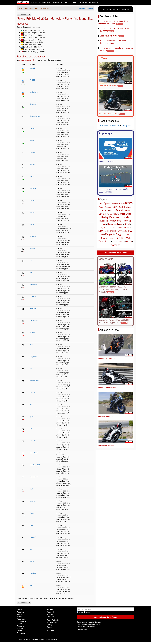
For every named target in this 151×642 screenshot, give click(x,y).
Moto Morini (110, 230)
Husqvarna (115, 220)
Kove (121, 224)
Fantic (109, 213)
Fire (31, 369)
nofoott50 (33, 441)
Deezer (49, 627)
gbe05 (32, 417)
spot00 (32, 224)
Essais (103, 58)
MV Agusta (122, 230)
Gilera (116, 213)
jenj (31, 549)
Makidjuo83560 (35, 465)
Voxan (129, 241)
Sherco (111, 238)
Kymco (104, 227)
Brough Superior (105, 207)
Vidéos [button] (73, 2)
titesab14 (33, 573)
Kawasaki (112, 224)
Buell (121, 207)
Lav (31, 260)
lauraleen (33, 501)
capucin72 (33, 537)
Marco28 (33, 68)
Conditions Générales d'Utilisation (89, 622)
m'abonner (89, 8)
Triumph (102, 241)
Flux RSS (50, 630)
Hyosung (127, 220)
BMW (128, 203)
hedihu (32, 140)
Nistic (31, 489)
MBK (100, 230)
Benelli (115, 203)
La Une (19, 609)
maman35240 (34, 381)
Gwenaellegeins (35, 116)
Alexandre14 (34, 477)
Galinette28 (33, 308)
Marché (19, 614)
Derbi (112, 210)
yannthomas (34, 320)
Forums (83, 2)
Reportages (106, 133)
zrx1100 (32, 200)
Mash (120, 227)
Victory (122, 241)
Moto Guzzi (125, 213)
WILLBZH (33, 80)
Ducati (119, 210)
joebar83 (33, 152)
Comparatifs (106, 259)
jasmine (32, 176)
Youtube (104, 125)
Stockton (32, 332)
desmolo (32, 164)
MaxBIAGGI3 (34, 453)
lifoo (31, 272)
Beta (121, 203)
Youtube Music (52, 622)
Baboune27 (33, 104)
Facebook (114, 125)
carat (31, 525)
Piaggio (119, 234)
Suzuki (119, 238)
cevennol (33, 188)
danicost (32, 248)
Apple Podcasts (53, 620)
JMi (31, 429)
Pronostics (94, 2)
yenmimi (32, 128)
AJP (100, 203)
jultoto (32, 561)
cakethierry (33, 284)
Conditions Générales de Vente (88, 624)
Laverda (112, 227)
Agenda (56, 2)
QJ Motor (128, 234)
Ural (109, 241)
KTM (127, 224)
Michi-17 (32, 585)
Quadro (103, 238)
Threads (50, 614)
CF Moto (105, 210)
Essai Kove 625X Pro (108, 35)
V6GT (31, 345)
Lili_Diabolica (34, 92)
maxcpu (32, 212)
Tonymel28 (33, 357)
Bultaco (127, 206)
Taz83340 (33, 296)
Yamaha (115, 245)
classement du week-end (28, 60)
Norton (101, 234)
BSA (115, 206)
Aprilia (107, 203)
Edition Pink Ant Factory (86, 627)
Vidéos (19, 623)
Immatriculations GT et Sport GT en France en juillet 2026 (113, 22)
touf (31, 405)
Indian (103, 224)
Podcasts (20, 626)
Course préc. (23, 14)
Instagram (126, 125)
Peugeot (109, 234)
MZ (130, 230)
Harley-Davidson (110, 217)
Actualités (36, 2)
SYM (127, 237)
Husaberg (103, 220)
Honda (125, 217)
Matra (127, 227)
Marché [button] (46, 2)
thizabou (32, 513)
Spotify (49, 624)
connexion (81, 8)
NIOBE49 (33, 236)
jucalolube (33, 393)
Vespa (115, 241)
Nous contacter (82, 629)
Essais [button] (64, 2)
